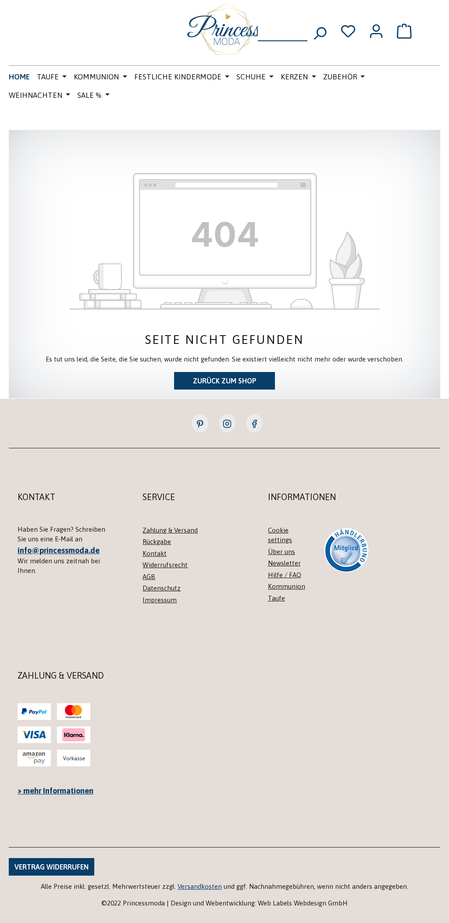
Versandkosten (200, 886)
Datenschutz (162, 588)
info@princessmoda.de (59, 550)
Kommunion (286, 586)
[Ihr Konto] (376, 31)
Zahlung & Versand (170, 530)
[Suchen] (319, 30)
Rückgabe (157, 541)
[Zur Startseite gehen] (224, 29)
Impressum (160, 600)
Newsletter (284, 563)
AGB (149, 576)
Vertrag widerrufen (51, 867)
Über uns (281, 551)
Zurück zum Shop (225, 381)
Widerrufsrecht (165, 565)
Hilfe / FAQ (284, 575)
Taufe (276, 598)
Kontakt (155, 553)
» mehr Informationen (55, 790)
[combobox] (282, 30)
